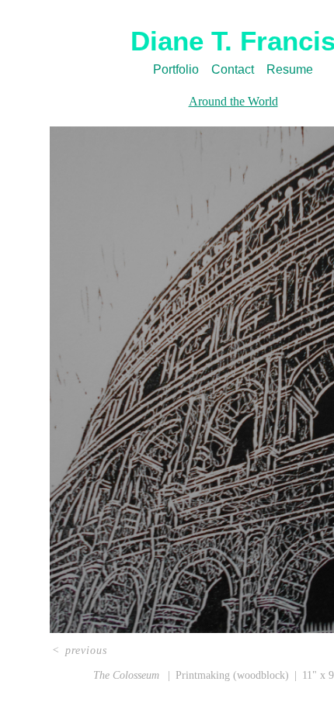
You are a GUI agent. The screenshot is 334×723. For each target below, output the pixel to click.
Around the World (233, 101)
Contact (232, 69)
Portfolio (176, 69)
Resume (289, 69)
